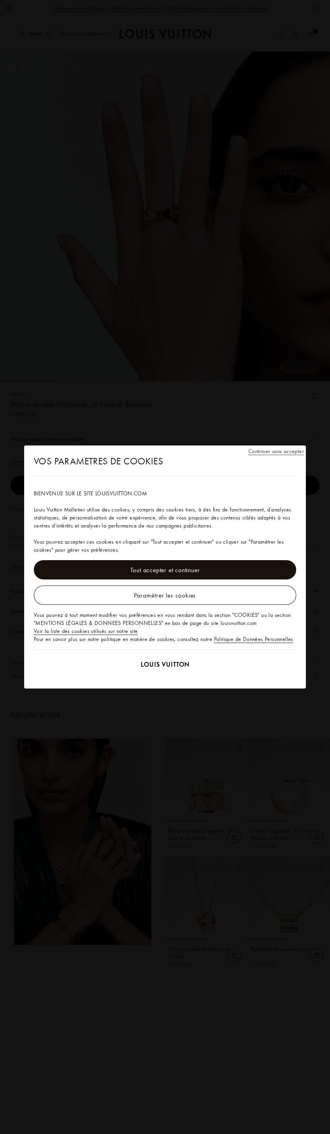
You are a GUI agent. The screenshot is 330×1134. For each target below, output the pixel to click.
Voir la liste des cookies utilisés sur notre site (86, 631)
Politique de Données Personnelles (253, 639)
